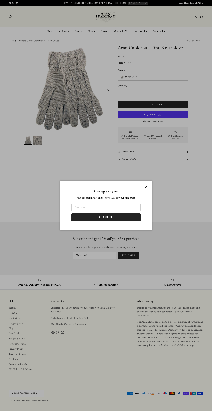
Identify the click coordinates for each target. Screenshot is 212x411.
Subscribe (106, 217)
